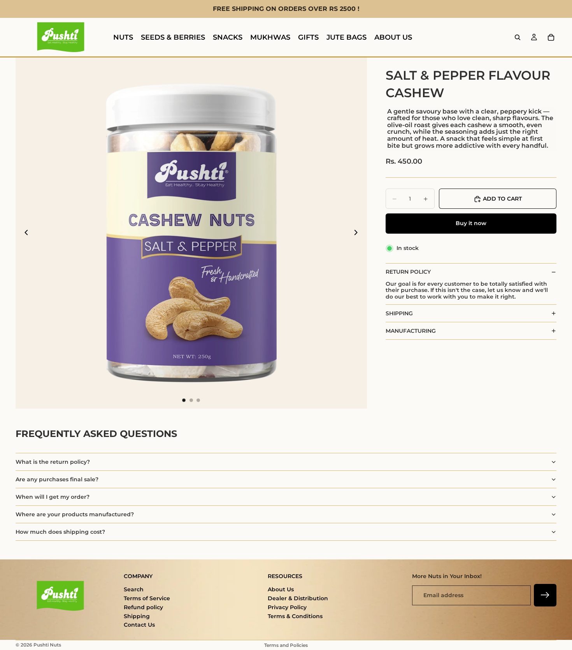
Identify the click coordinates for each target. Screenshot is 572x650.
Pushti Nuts (47, 645)
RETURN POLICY (408, 272)
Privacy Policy (287, 607)
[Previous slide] (24, 233)
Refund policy (143, 607)
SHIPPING (399, 313)
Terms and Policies (286, 645)
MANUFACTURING (411, 330)
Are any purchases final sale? (57, 479)
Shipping (137, 616)
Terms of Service (147, 598)
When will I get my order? (52, 496)
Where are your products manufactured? (75, 514)
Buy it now (471, 223)
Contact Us (139, 624)
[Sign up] (545, 595)
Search (134, 589)
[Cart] (551, 37)
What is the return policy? (53, 461)
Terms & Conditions (295, 616)
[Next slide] (358, 233)
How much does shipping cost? (60, 531)
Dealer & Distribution (298, 598)
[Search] (517, 37)
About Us (281, 589)
